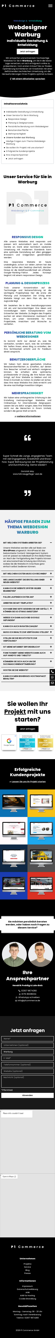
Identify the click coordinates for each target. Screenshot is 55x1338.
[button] (27, 543)
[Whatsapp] (52, 677)
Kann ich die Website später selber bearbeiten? (22, 589)
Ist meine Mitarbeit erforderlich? (21, 646)
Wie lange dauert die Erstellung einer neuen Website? (24, 581)
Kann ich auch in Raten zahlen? (20, 626)
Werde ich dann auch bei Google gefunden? (21, 619)
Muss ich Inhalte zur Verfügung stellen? (26, 632)
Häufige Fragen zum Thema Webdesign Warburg (25, 142)
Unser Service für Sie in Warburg (22, 115)
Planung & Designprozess (20, 123)
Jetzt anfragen (15, 158)
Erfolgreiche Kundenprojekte (20, 151)
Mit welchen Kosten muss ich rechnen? (25, 573)
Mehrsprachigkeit (17, 134)
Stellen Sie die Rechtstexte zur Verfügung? (20, 639)
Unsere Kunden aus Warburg (20, 137)
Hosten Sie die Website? (15, 670)
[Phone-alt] (52, 671)
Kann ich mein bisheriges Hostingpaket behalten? (24, 677)
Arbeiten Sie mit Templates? (18, 603)
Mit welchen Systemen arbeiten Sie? (22, 542)
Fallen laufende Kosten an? (18, 596)
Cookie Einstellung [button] (27, 1298)
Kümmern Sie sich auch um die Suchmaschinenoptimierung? (19, 663)
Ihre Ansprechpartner (17, 155)
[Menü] (50, 5)
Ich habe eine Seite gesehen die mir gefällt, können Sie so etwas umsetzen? (26, 610)
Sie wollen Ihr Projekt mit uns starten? (25, 147)
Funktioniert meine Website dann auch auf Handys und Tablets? (24, 654)
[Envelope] (52, 683)
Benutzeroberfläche (18, 130)
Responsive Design (17, 119)
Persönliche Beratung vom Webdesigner (28, 126)
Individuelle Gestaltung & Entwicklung (24, 112)
